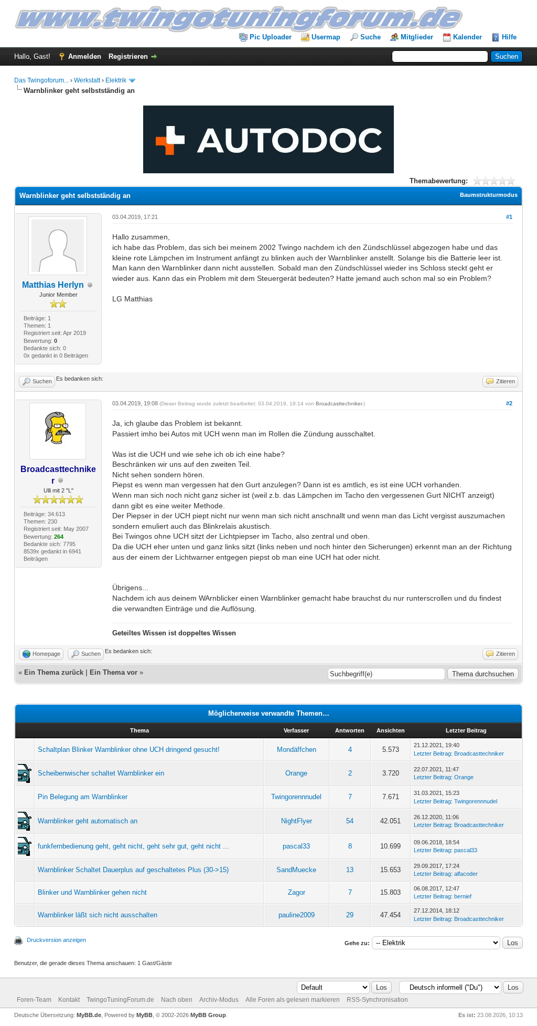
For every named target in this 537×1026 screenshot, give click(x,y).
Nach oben (176, 999)
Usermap (326, 37)
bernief (462, 896)
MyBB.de (89, 1015)
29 (349, 915)
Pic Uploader (271, 37)
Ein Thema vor (113, 672)
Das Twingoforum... (41, 80)
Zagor (296, 892)
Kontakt (69, 999)
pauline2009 (296, 915)
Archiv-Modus (219, 999)
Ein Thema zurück (53, 672)
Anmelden (84, 56)
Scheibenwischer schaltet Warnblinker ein (101, 773)
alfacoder (466, 874)
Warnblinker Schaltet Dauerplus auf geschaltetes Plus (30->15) (133, 870)
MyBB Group (208, 1015)
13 (349, 870)
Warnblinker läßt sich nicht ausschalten (97, 915)
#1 (509, 217)
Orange (296, 773)
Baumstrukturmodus (489, 195)
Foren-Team (34, 999)
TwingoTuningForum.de (120, 999)
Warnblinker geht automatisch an (87, 821)
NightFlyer (296, 821)
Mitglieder (417, 37)
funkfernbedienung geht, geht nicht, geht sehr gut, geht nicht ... (133, 846)
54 (349, 821)
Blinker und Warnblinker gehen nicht (92, 892)
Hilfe (509, 37)
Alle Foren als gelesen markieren (292, 999)
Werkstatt (87, 80)
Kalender (467, 37)
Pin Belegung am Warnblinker (82, 797)
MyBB (144, 1015)
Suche (370, 37)
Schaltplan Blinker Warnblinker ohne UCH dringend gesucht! (129, 749)
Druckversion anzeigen (56, 940)
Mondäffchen (296, 749)
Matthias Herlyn (53, 284)
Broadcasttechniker (339, 403)
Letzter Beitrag (432, 753)
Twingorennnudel (296, 797)
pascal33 (296, 846)
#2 (509, 403)
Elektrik (115, 80)
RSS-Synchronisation (377, 999)
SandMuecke (296, 870)
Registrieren (128, 56)
